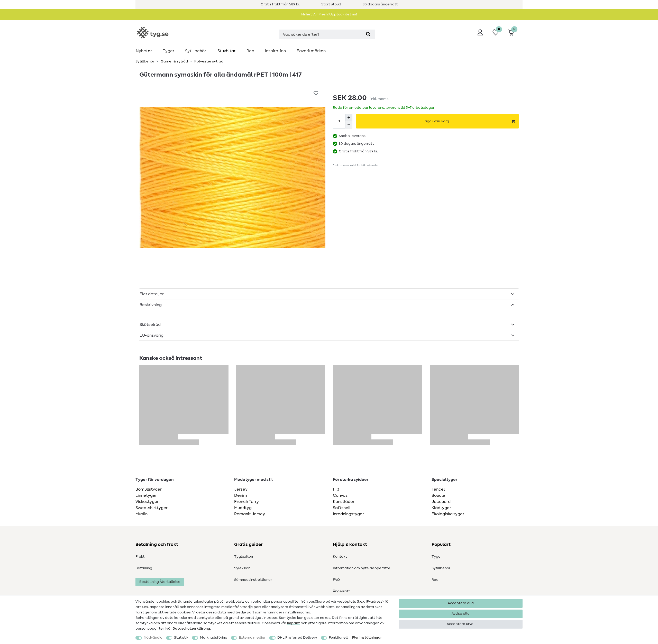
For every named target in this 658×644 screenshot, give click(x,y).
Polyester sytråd (208, 61)
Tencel (438, 489)
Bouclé (438, 495)
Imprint (293, 623)
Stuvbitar (226, 51)
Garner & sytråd (174, 61)
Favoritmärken (311, 51)
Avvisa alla (461, 613)
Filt (336, 489)
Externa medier (252, 637)
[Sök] (368, 34)
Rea (250, 51)
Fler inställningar (367, 637)
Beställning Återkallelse (159, 582)
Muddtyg (243, 508)
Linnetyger (146, 495)
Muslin (141, 514)
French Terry (246, 502)
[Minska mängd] (348, 124)
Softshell (341, 508)
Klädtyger (441, 508)
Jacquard (441, 502)
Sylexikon (242, 568)
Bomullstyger (148, 489)
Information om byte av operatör (361, 568)
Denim (240, 495)
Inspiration (275, 51)
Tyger (168, 51)
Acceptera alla (461, 603)
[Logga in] (480, 32)
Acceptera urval (460, 624)
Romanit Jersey (249, 514)
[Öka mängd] (348, 117)
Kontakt (340, 556)
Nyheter (144, 51)
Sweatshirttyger (151, 508)
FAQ (336, 580)
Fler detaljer (152, 294)
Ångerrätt (341, 591)
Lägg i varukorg (436, 121)
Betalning (143, 568)
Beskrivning (151, 305)
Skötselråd (150, 325)
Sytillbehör (195, 51)
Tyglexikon (243, 556)
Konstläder (343, 502)
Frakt (139, 556)
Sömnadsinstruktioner (253, 580)
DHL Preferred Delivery (297, 637)
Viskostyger (147, 502)
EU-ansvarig (151, 335)
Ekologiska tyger (448, 514)
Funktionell (338, 637)
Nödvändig (153, 637)
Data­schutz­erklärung (191, 628)
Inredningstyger (348, 514)
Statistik (181, 637)
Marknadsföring (213, 637)
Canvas (340, 495)
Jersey (241, 489)
